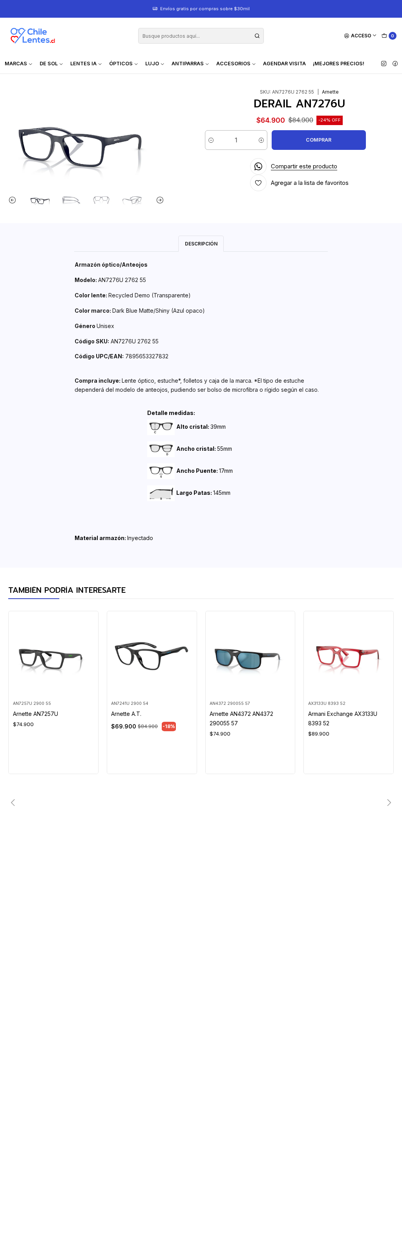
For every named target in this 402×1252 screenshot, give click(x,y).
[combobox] (201, 36)
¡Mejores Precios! (338, 63)
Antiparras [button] (188, 63)
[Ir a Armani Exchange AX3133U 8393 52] (348, 656)
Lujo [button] (152, 63)
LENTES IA (83, 63)
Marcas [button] (16, 63)
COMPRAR (318, 140)
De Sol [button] (49, 63)
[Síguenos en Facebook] (395, 64)
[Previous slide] (14, 200)
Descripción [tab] (201, 244)
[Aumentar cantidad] (261, 140)
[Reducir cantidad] (211, 140)
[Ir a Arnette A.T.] (151, 656)
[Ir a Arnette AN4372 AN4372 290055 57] (250, 656)
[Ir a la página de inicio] (32, 36)
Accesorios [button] (233, 63)
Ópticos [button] (121, 63)
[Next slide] (158, 200)
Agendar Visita (284, 63)
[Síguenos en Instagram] (384, 64)
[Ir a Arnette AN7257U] (53, 656)
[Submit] (257, 36)
